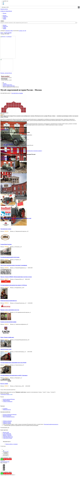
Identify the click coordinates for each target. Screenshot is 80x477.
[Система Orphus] (6, 80)
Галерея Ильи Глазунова (6, 244)
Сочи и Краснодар (7, 433)
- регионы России (6, 73)
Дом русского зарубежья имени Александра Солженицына (13, 265)
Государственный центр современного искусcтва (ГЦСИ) (13, 362)
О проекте (5, 408)
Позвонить (3, 151)
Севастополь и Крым (7, 438)
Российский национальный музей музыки (9, 257)
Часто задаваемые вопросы (8, 416)
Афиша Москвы (6, 400)
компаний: (9, 30)
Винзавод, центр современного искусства (9, 309)
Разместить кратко (7, 422)
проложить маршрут (37, 150)
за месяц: (22, 30)
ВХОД (1, 32)
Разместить (5, 16)
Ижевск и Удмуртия (7, 435)
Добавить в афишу (7, 423)
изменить (4, 9)
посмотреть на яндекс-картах (14, 150)
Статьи (4, 17)
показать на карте (4, 150)
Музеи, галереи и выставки (9, 85)
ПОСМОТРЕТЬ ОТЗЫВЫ (17, 93)
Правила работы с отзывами (12, 444)
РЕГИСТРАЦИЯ (7, 32)
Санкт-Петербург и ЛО (8, 436)
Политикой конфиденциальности (51, 424)
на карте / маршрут (5, 149)
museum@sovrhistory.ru (8, 144)
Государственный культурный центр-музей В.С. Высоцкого (13, 375)
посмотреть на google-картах (27, 150)
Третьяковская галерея (5, 228)
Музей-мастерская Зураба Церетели (8, 300)
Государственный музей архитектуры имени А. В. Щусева (13, 285)
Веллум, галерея (4, 383)
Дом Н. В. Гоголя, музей (5, 349)
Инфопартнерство (7, 409)
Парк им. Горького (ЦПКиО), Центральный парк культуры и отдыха (16, 276)
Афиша (4, 18)
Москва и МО (6, 432)
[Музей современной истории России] (13, 146)
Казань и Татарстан (7, 434)
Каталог (4, 15)
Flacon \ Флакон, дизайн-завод (7, 337)
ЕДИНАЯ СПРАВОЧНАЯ (6, 11)
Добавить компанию (7, 420)
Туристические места (7, 84)
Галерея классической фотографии (8, 321)
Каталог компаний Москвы (9, 399)
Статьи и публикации (7, 401)
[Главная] (3, 82)
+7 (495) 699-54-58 (4, 129)
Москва (4, 13)
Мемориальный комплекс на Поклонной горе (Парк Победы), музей (15, 218)
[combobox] (40, 7)
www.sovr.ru (5, 145)
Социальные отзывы (6, 394)
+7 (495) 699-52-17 (4, 157)
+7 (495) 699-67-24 (4, 156)
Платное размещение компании (9, 414)
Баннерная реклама (7, 415)
